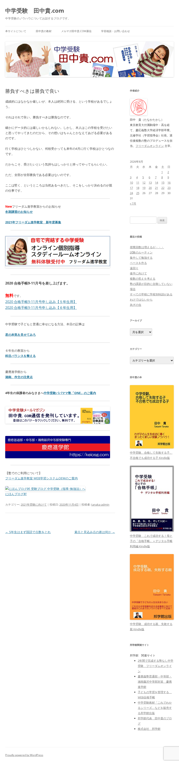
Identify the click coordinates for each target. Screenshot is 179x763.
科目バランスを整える (20, 356)
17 (131, 188)
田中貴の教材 (44, 31)
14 (156, 182)
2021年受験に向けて (34, 504)
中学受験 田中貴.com (34, 10)
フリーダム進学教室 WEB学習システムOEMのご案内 (41, 478)
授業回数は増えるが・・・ (147, 247)
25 (137, 193)
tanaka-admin (100, 504)
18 (137, 188)
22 (162, 188)
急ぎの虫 (135, 305)
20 (150, 188)
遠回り (134, 268)
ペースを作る (138, 263)
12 (143, 182)
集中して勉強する (141, 258)
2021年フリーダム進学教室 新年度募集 (33, 222)
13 (150, 182)
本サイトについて (15, 31)
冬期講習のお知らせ (19, 212)
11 (137, 182)
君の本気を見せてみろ (20, 334)
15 (162, 182)
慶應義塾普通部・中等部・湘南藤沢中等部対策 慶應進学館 (155, 681)
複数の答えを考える (142, 279)
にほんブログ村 (16, 494)
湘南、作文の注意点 (19, 377)
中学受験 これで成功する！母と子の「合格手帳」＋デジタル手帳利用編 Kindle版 (151, 541)
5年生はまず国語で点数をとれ (28, 532)
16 (168, 182)
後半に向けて (138, 273)
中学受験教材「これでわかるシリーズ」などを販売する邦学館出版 (155, 708)
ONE (77, 393)
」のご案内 (88, 393)
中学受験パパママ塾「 (59, 393)
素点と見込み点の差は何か (94, 532)
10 (131, 182)
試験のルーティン (141, 252)
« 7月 (133, 203)
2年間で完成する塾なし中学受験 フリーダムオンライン (155, 666)
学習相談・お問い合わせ (115, 31)
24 (131, 193)
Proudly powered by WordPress (24, 755)
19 (143, 188)
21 (156, 188)
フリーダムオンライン (150, 146)
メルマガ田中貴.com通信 (76, 31)
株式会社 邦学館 (149, 729)
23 (168, 188)
